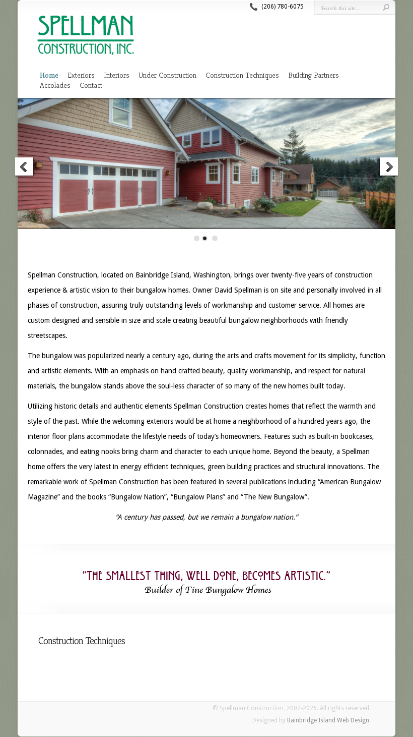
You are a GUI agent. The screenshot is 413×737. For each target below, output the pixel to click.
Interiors (116, 75)
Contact (91, 85)
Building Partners (313, 75)
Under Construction (167, 75)
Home (49, 75)
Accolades (55, 85)
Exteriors (81, 75)
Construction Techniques (242, 75)
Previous (25, 168)
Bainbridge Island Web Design (328, 720)
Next (388, 168)
